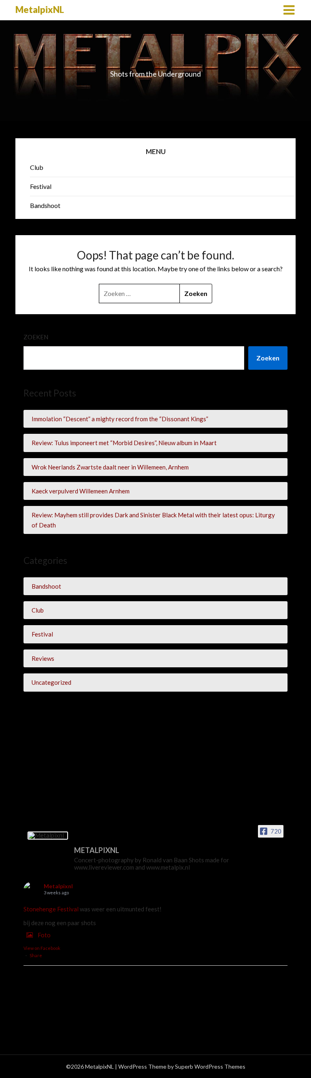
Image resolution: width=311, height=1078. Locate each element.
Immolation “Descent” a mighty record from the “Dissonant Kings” (120, 418)
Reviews (43, 658)
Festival (40, 186)
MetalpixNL (39, 9)
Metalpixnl (58, 886)
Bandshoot (45, 205)
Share (36, 955)
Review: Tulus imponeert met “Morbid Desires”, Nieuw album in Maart (124, 442)
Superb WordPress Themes (210, 1066)
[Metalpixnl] (48, 836)
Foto (44, 935)
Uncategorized (51, 682)
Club (36, 167)
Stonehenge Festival (51, 909)
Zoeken (35, 337)
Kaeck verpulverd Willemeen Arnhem (81, 491)
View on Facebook (41, 948)
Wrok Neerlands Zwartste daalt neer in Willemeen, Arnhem (110, 467)
